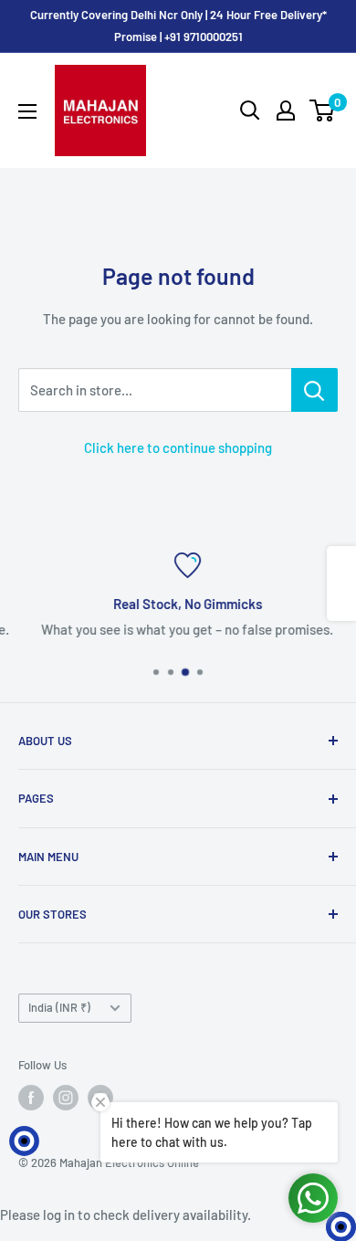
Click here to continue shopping (178, 447)
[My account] (286, 110)
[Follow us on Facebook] (31, 1097)
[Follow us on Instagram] (66, 1097)
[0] (322, 110)
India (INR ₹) (59, 1007)
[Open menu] (27, 111)
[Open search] (250, 110)
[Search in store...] (314, 390)
